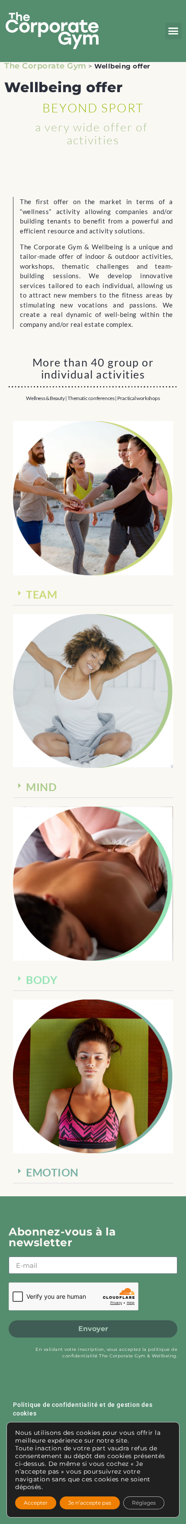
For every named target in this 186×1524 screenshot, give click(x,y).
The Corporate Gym (45, 66)
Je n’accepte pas (89, 1502)
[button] (173, 31)
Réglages (144, 1502)
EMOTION (52, 1172)
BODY (41, 979)
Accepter (36, 1502)
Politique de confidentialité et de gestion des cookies (83, 1409)
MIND (41, 786)
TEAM (41, 594)
